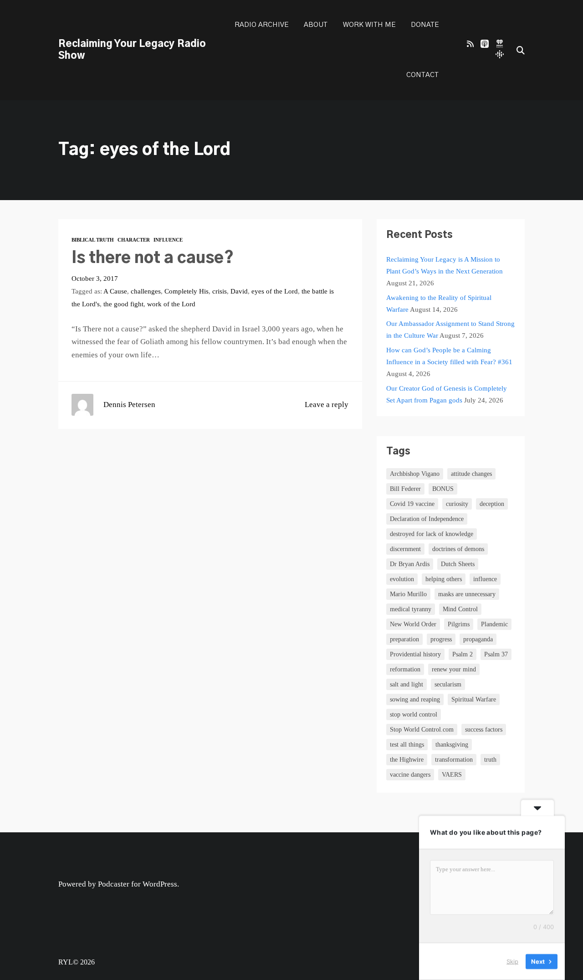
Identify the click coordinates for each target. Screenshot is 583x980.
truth (490, 759)
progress (441, 639)
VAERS (452, 774)
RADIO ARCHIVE (261, 24)
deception (492, 503)
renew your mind (454, 669)
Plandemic (494, 624)
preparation (404, 639)
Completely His (186, 291)
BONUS (443, 488)
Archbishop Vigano (415, 473)
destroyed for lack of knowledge (431, 534)
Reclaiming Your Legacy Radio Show (132, 50)
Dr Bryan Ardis (410, 564)
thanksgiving (451, 744)
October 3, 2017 (95, 278)
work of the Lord (171, 304)
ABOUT (315, 24)
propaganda (478, 639)
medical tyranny (410, 609)
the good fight (123, 304)
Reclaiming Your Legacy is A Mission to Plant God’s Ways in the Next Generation (444, 265)
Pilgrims (459, 624)
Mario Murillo (408, 594)
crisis (219, 291)
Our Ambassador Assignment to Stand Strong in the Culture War (450, 329)
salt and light (406, 684)
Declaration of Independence (427, 519)
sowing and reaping (415, 699)
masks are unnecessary (467, 594)
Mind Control (460, 609)
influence (485, 579)
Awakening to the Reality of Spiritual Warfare (438, 303)
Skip (512, 961)
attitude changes (471, 473)
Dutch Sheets (458, 564)
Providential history (415, 654)
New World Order (413, 624)
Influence (168, 239)
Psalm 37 (496, 654)
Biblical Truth (93, 239)
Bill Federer (405, 488)
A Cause (115, 291)
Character (134, 239)
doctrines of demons (458, 549)
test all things (407, 744)
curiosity (457, 503)
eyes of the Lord (274, 291)
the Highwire (407, 759)
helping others (443, 579)
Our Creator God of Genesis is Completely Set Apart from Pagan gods (446, 394)
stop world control (413, 714)
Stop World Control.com (422, 729)
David (239, 291)
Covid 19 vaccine (412, 503)
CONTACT (422, 75)
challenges (146, 291)
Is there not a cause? (153, 258)
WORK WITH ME (369, 24)
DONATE (425, 24)
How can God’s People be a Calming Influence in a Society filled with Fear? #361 (449, 356)
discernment (405, 549)
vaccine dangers (410, 774)
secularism (448, 684)
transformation (454, 759)
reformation (405, 669)
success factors (483, 729)
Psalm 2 (462, 654)
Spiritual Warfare (473, 699)
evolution (402, 579)
